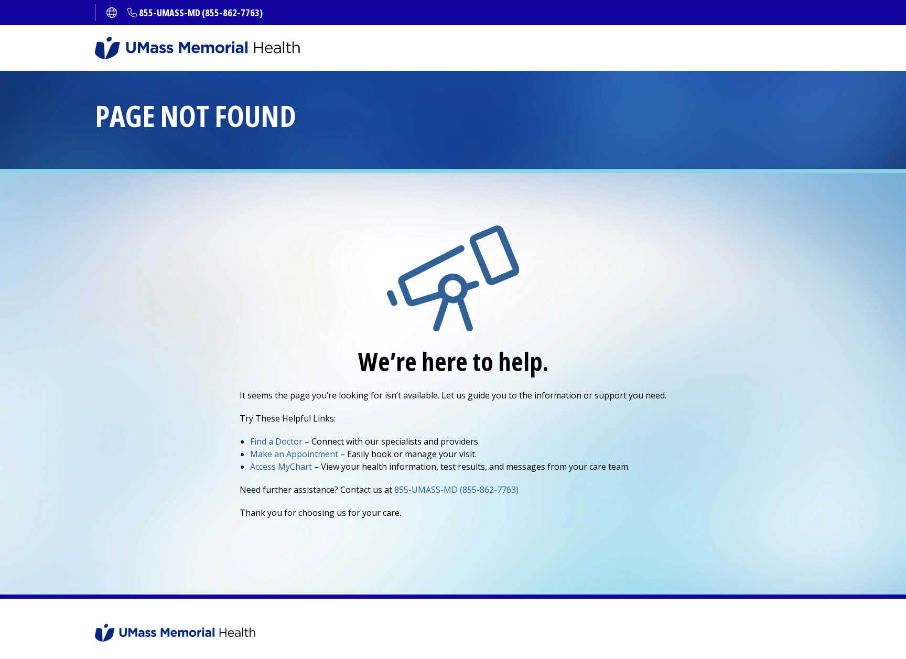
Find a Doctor (276, 441)
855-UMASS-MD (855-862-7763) (201, 12)
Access (281, 466)
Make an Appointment (294, 454)
